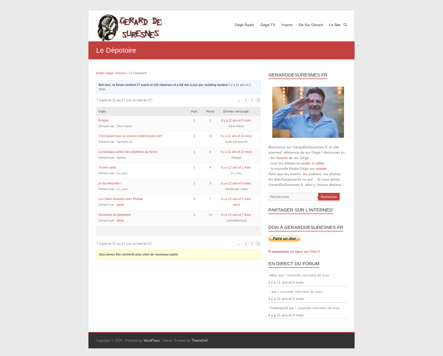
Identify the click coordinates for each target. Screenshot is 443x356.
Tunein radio (107, 167)
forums (282, 158)
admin (120, 204)
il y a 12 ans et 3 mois (236, 183)
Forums (121, 73)
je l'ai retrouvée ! (109, 183)
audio (305, 163)
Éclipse (103, 120)
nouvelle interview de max (308, 275)
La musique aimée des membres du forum (127, 152)
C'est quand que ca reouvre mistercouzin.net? (130, 136)
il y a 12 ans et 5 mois (236, 199)
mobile (321, 168)
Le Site (334, 25)
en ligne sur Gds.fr (294, 251)
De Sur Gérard (311, 25)
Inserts (287, 25)
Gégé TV (267, 25)
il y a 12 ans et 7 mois (236, 215)
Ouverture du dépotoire (114, 215)
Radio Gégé (104, 73)
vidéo (320, 163)
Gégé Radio (244, 25)
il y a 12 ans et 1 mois (236, 167)
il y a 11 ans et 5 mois (236, 120)
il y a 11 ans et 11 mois (236, 136)
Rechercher (329, 197)
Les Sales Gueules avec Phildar (120, 199)
